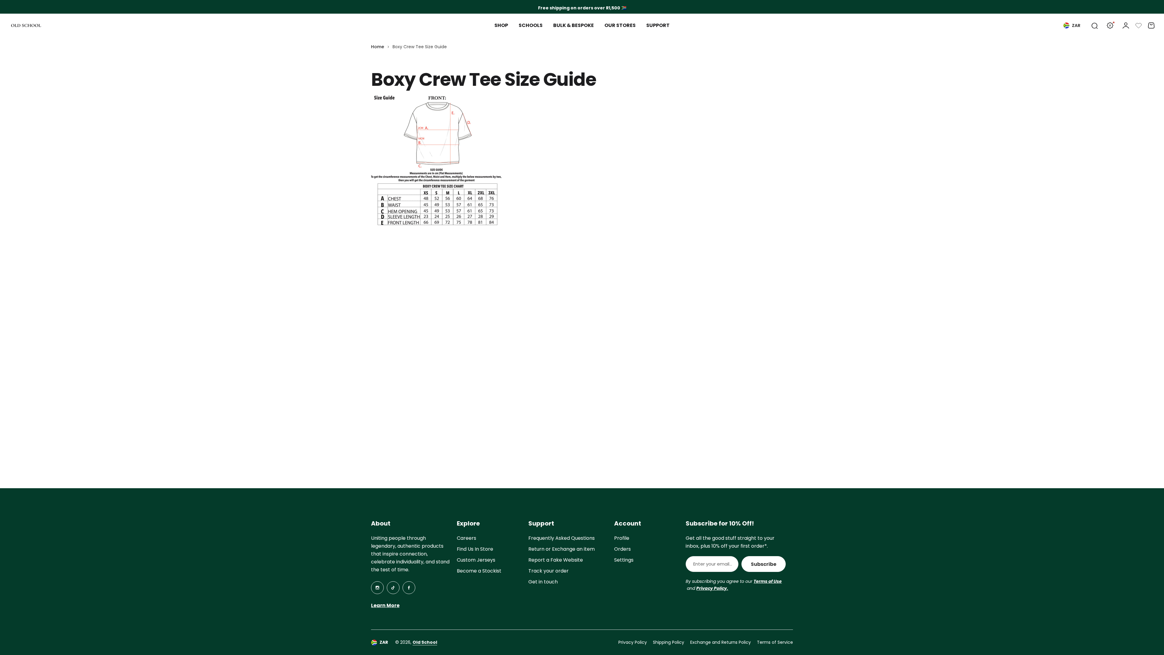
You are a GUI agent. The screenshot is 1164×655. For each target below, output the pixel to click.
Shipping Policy (668, 642)
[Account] (1125, 25)
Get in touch (543, 581)
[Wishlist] (1138, 25)
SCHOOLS (531, 25)
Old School (425, 642)
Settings (624, 559)
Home (377, 47)
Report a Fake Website (555, 559)
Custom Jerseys (476, 559)
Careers (466, 538)
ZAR (1076, 25)
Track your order (548, 570)
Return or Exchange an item (561, 549)
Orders (622, 549)
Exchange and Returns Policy (720, 642)
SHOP (501, 25)
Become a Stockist (479, 570)
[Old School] (26, 25)
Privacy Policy (632, 642)
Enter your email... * (712, 564)
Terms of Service (775, 642)
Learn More (385, 605)
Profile (621, 538)
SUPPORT (658, 25)
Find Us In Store (475, 549)
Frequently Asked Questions (561, 538)
